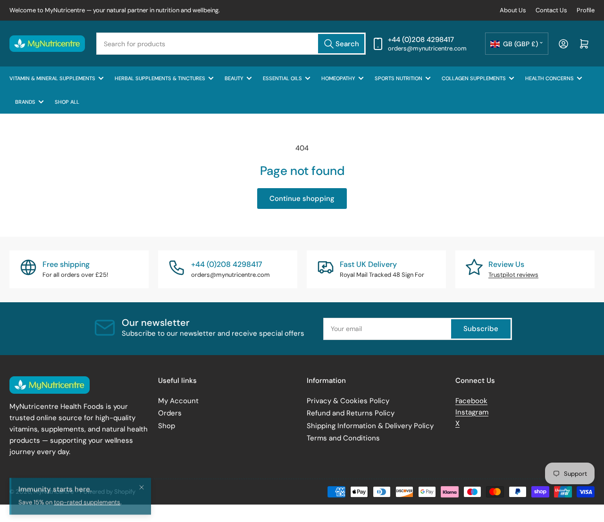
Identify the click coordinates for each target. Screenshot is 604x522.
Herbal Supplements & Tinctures (160, 78)
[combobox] (231, 44)
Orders (170, 413)
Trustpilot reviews (513, 275)
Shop (166, 426)
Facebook (471, 401)
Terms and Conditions (343, 438)
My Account (178, 401)
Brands (25, 102)
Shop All (67, 102)
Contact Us (551, 10)
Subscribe (480, 328)
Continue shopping (302, 198)
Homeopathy (338, 78)
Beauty (234, 78)
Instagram (471, 412)
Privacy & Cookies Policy (348, 401)
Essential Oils (282, 78)
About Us (513, 10)
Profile (586, 10)
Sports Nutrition (398, 78)
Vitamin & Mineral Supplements (52, 78)
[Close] (141, 494)
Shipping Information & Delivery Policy (370, 426)
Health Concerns (549, 78)
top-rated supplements (87, 509)
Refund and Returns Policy (350, 413)
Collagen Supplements (474, 78)
